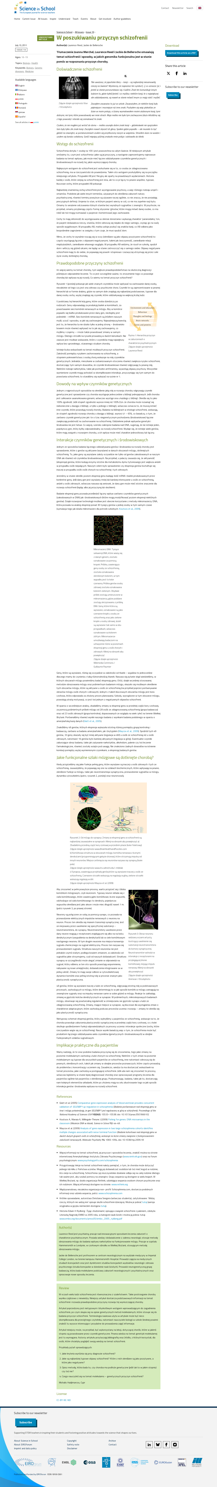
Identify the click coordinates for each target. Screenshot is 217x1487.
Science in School (64, 32)
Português (22, 103)
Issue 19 (90, 32)
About (93, 19)
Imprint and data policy (25, 1448)
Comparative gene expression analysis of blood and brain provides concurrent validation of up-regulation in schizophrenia (106, 1104)
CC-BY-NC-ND (64, 1400)
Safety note (73, 1444)
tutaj (144, 1202)
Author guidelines (122, 19)
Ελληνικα (22, 90)
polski (21, 98)
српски (21, 112)
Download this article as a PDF (181, 52)
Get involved (105, 19)
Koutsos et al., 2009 (129, 509)
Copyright (72, 1440)
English (21, 85)
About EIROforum (23, 1444)
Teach (75, 19)
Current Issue (29, 19)
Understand (64, 19)
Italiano (21, 94)
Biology (26, 63)
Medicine (29, 71)
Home (17, 19)
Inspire (53, 19)
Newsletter (177, 8)
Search (189, 8)
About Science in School (26, 1440)
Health (34, 63)
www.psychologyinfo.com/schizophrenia (98, 1160)
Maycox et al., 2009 (128, 731)
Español (21, 116)
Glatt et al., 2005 (92, 721)
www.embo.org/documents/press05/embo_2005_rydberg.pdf (90, 1218)
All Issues (42, 19)
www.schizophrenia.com (110, 1193)
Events (84, 19)
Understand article (46, 38)
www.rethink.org (119, 1184)
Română (22, 107)
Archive (112, 1440)
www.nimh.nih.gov (133, 1156)
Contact (165, 8)
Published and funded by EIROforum (30, 1474)
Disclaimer (72, 1448)
